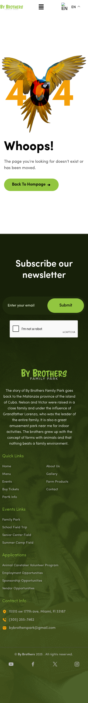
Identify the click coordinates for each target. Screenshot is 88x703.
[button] (41, 7)
